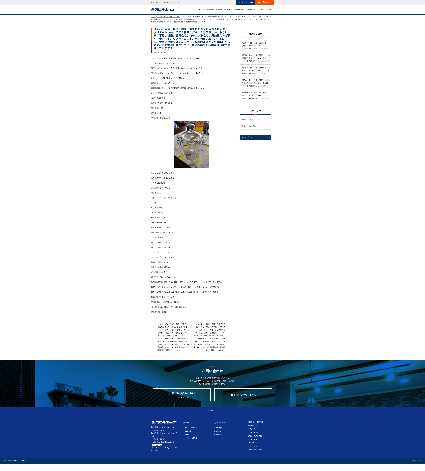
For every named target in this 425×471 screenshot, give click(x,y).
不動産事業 (228, 10)
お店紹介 (251, 443)
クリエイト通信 (253, 439)
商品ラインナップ (191, 428)
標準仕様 (188, 431)
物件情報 (219, 428)
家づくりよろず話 (248, 126)
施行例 (187, 435)
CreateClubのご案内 (9, 460)
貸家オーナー (238, 10)
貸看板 (218, 431)
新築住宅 (219, 10)
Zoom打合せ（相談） (255, 450)
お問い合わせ (266, 2)
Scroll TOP (212, 411)
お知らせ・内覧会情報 (206, 10)
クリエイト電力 (259, 10)
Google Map (157, 445)
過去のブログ (247, 137)
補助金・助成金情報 (255, 436)
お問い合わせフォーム (245, 394)
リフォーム (248, 10)
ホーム (153, 17)
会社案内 (270, 10)
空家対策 (219, 435)
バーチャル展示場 (191, 438)
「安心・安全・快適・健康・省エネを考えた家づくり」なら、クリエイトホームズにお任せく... (255, 46)
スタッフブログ (162, 17)
